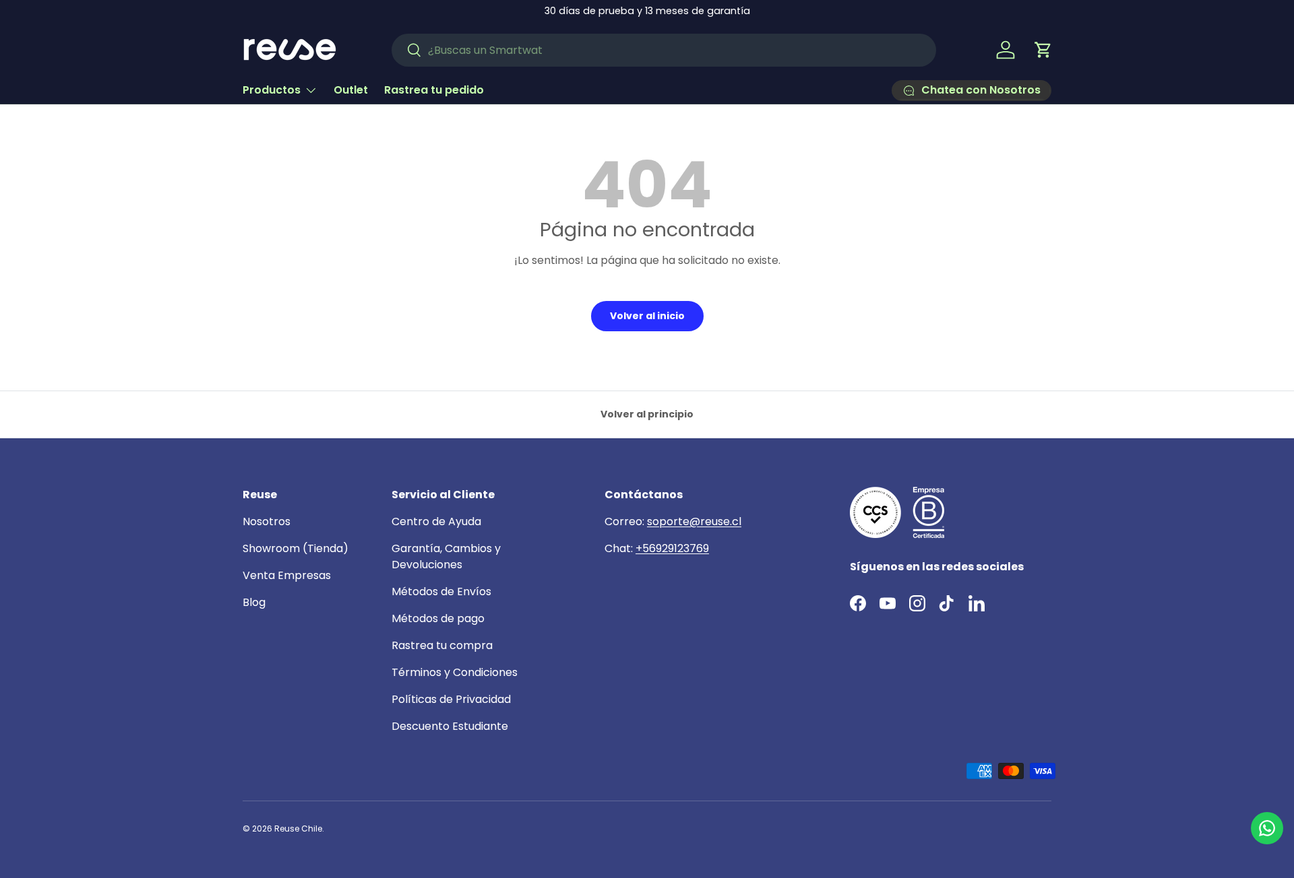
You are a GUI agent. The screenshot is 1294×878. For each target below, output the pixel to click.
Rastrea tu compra (442, 645)
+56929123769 (672, 548)
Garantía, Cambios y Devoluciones (446, 556)
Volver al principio (647, 414)
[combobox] (664, 50)
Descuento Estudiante (450, 726)
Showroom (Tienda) (295, 548)
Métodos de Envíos (441, 591)
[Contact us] (1267, 828)
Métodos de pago (438, 618)
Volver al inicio (647, 316)
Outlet (351, 90)
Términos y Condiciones (455, 672)
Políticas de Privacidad (451, 699)
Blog (254, 602)
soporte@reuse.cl (694, 521)
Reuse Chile (298, 828)
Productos (272, 90)
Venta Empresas (287, 575)
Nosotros (266, 521)
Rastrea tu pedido (434, 90)
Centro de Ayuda (436, 521)
